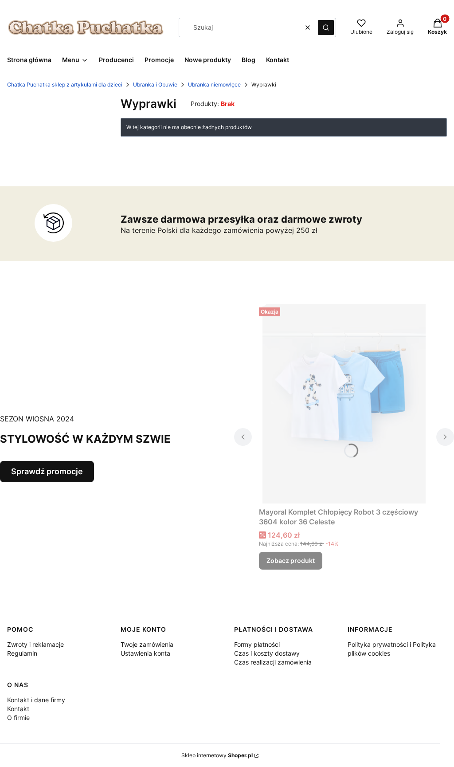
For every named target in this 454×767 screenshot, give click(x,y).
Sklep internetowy (217, 755)
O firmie (18, 717)
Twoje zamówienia (147, 644)
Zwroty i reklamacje (35, 644)
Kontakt (18, 708)
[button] (326, 27)
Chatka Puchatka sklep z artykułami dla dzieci (64, 84)
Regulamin (22, 653)
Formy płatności (257, 644)
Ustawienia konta (145, 653)
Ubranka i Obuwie (155, 84)
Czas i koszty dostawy (267, 653)
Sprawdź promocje (47, 471)
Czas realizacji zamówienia (273, 662)
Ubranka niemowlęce (214, 84)
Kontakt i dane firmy (36, 700)
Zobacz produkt (290, 560)
